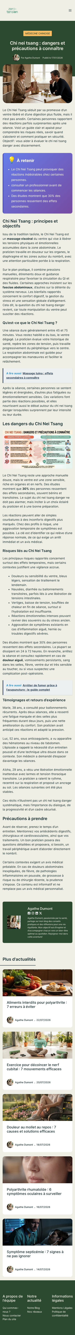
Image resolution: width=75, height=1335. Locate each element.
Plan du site (9, 1319)
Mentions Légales (62, 1307)
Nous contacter (12, 1315)
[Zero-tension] (12, 10)
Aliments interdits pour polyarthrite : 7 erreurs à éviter (37, 1004)
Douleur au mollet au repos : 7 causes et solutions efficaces (31, 1129)
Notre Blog (33, 1307)
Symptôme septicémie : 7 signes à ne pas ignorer (35, 1254)
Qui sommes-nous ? (11, 1309)
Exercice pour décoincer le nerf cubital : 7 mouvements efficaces (34, 1067)
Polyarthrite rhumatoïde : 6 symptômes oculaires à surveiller (34, 1191)
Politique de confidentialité (60, 1313)
